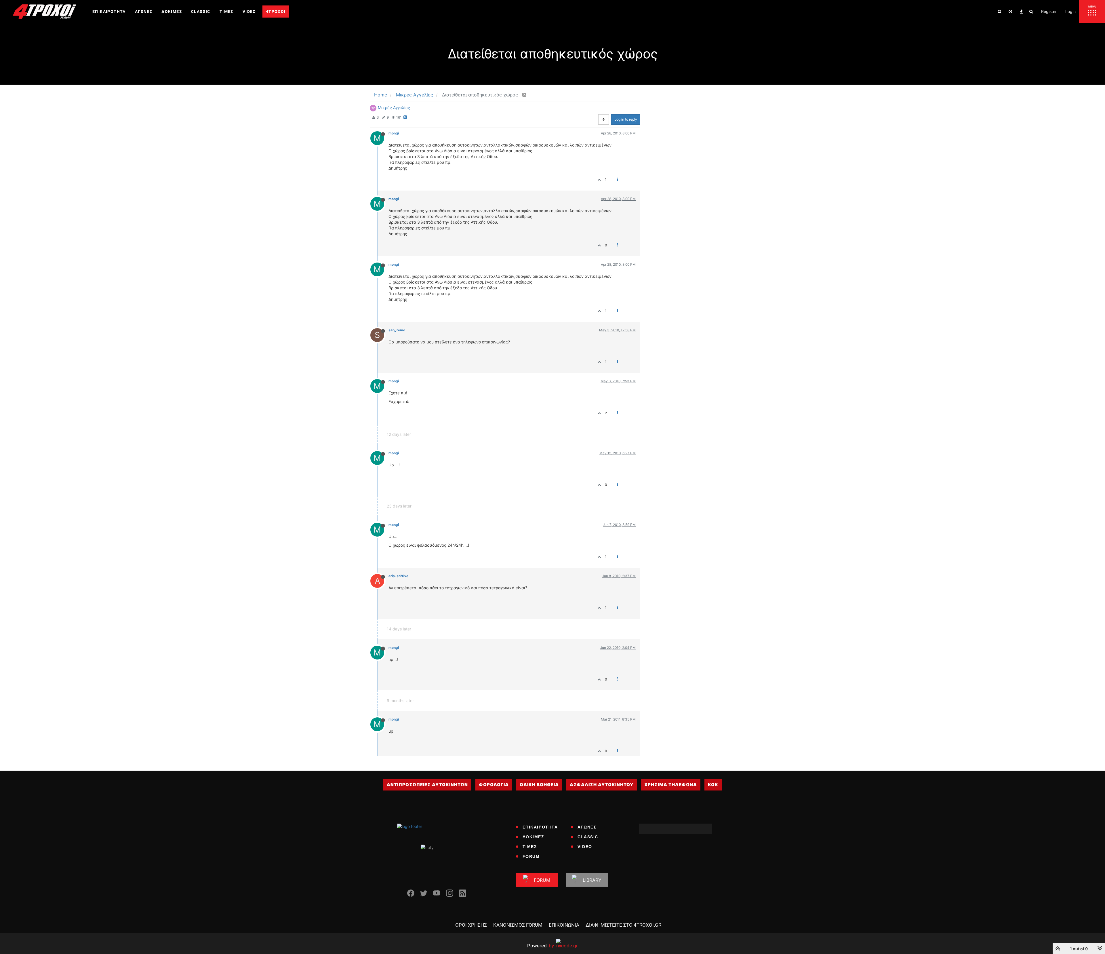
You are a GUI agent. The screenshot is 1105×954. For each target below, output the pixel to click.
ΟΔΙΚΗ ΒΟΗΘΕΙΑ (539, 784)
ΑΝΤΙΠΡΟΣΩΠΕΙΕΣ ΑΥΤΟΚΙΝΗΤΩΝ (427, 784)
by (540, 945)
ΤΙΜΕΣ (530, 846)
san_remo (396, 330)
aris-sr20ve (398, 576)
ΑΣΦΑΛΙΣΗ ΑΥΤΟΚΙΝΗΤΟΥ (601, 784)
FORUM (531, 856)
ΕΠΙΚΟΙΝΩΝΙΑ (564, 925)
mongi (393, 133)
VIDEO (585, 846)
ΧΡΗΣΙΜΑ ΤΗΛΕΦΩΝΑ (670, 784)
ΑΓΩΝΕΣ (587, 827)
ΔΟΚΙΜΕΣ (533, 837)
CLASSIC (588, 837)
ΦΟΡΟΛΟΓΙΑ (494, 784)
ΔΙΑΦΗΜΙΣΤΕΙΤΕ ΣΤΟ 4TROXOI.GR (623, 925)
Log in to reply (625, 119)
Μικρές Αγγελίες (394, 107)
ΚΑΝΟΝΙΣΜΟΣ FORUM (517, 925)
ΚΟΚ (713, 784)
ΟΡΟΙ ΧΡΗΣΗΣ (471, 925)
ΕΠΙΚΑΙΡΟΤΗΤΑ (540, 827)
